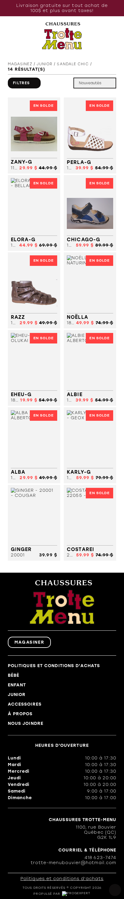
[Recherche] (22, 35)
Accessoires (25, 704)
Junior (17, 694)
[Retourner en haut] (115, 890)
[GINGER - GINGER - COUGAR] (34, 523)
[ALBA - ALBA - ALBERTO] (34, 445)
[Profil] (100, 35)
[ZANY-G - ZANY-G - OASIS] (34, 135)
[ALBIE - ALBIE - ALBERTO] (90, 368)
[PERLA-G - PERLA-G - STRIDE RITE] (90, 135)
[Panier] (112, 36)
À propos (20, 713)
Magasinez (20, 64)
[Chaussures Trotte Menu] (62, 35)
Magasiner (29, 642)
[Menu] (11, 35)
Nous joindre (25, 723)
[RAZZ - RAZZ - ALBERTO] (34, 290)
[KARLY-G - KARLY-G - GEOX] (90, 445)
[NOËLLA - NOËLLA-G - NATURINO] (90, 290)
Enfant (17, 685)
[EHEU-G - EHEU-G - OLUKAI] (34, 368)
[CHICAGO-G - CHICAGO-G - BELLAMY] (90, 213)
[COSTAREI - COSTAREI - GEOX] (90, 523)
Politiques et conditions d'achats (54, 665)
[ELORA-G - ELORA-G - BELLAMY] (34, 213)
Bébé (13, 675)
